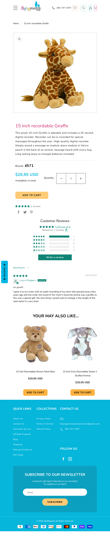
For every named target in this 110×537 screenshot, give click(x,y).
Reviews (4, 272)
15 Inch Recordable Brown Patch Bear (35, 371)
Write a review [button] (55, 257)
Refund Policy (44, 429)
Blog (15, 439)
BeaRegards (49, 521)
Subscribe (55, 502)
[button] (15, 8)
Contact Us (18, 423)
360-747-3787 (72, 429)
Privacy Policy (44, 418)
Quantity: (49, 177)
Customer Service (22, 429)
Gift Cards (18, 455)
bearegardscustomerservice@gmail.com (78, 423)
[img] (20, 275)
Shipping (17, 444)
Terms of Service (45, 423)
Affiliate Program (22, 434)
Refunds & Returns (23, 449)
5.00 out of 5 (62, 226)
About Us (18, 418)
